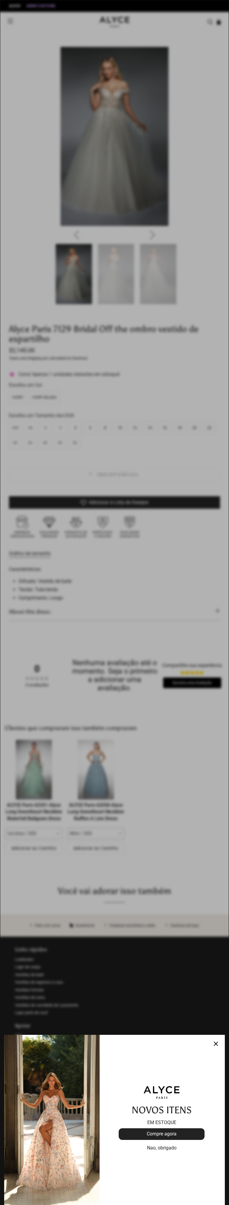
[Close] (216, 1044)
